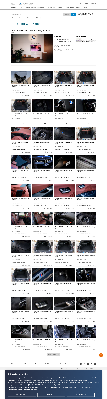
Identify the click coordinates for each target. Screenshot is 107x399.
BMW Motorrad (47, 363)
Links (23, 369)
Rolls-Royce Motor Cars (65, 363)
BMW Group (14, 363)
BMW (25, 363)
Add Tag (67, 14)
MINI (35, 363)
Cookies (77, 369)
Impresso (34, 369)
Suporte (13, 369)
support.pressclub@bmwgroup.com (86, 15)
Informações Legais (49, 369)
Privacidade (64, 369)
